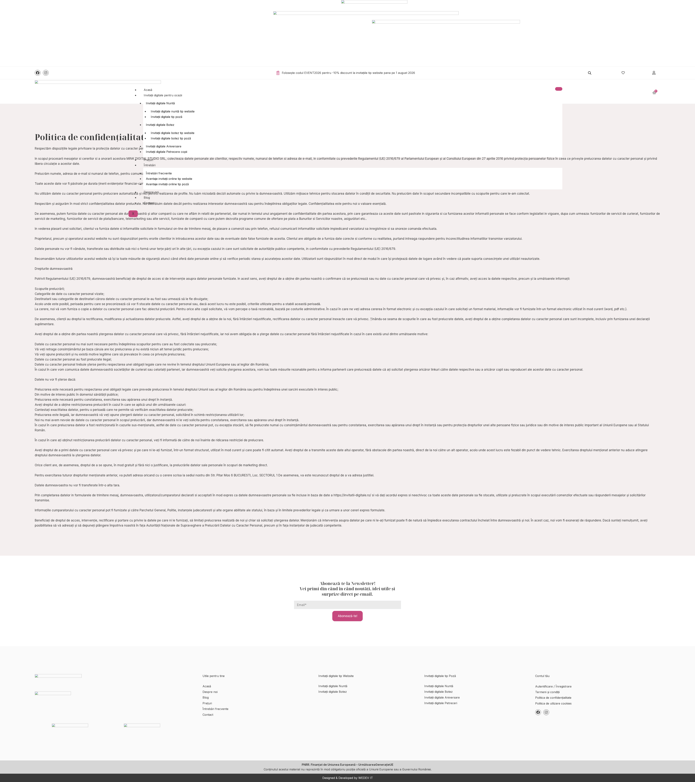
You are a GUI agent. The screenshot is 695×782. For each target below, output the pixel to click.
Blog (147, 197)
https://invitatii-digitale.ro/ (352, 495)
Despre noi (151, 192)
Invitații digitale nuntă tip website (173, 111)
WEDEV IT (365, 778)
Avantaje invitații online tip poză (167, 184)
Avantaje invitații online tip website (169, 179)
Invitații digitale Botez (160, 125)
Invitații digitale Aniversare (163, 146)
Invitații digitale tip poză (166, 117)
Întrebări (149, 165)
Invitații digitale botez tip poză (171, 138)
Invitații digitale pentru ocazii (163, 95)
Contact (149, 203)
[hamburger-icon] (558, 89)
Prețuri (148, 160)
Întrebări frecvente (159, 173)
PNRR (305, 764)
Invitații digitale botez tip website (172, 133)
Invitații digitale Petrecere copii (166, 152)
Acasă (148, 90)
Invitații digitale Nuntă (160, 103)
